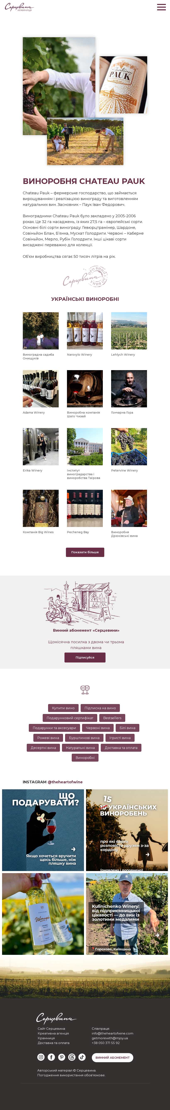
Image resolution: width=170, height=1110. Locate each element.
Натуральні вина (80, 748)
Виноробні (85, 758)
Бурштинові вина (84, 738)
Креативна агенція (53, 1033)
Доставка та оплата (121, 748)
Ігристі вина (120, 738)
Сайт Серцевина (51, 1029)
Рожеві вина (48, 738)
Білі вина (127, 728)
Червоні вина (98, 728)
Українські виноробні (85, 299)
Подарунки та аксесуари (54, 728)
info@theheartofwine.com (112, 1033)
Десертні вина (43, 748)
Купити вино (63, 708)
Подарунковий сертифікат (70, 718)
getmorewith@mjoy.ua (110, 1038)
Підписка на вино (100, 708)
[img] (41, 1057)
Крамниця (46, 1038)
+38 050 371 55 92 (106, 1043)
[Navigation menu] (161, 7)
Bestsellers (112, 718)
